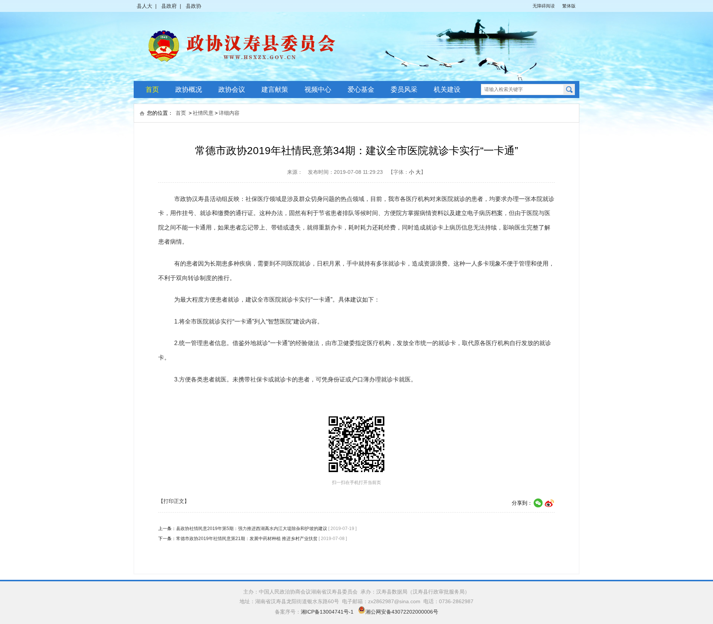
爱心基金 (361, 89)
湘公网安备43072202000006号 (401, 612)
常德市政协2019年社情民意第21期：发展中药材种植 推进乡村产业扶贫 (247, 538)
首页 (152, 89)
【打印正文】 (173, 501)
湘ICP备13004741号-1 (327, 612)
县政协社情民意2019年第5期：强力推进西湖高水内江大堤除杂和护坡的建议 (251, 528)
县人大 (144, 6)
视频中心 (318, 89)
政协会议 (231, 89)
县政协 (193, 6)
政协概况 (188, 89)
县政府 (169, 6)
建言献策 (274, 89)
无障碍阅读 (544, 6)
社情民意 (203, 113)
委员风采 (404, 89)
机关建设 (447, 89)
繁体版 (569, 6)
